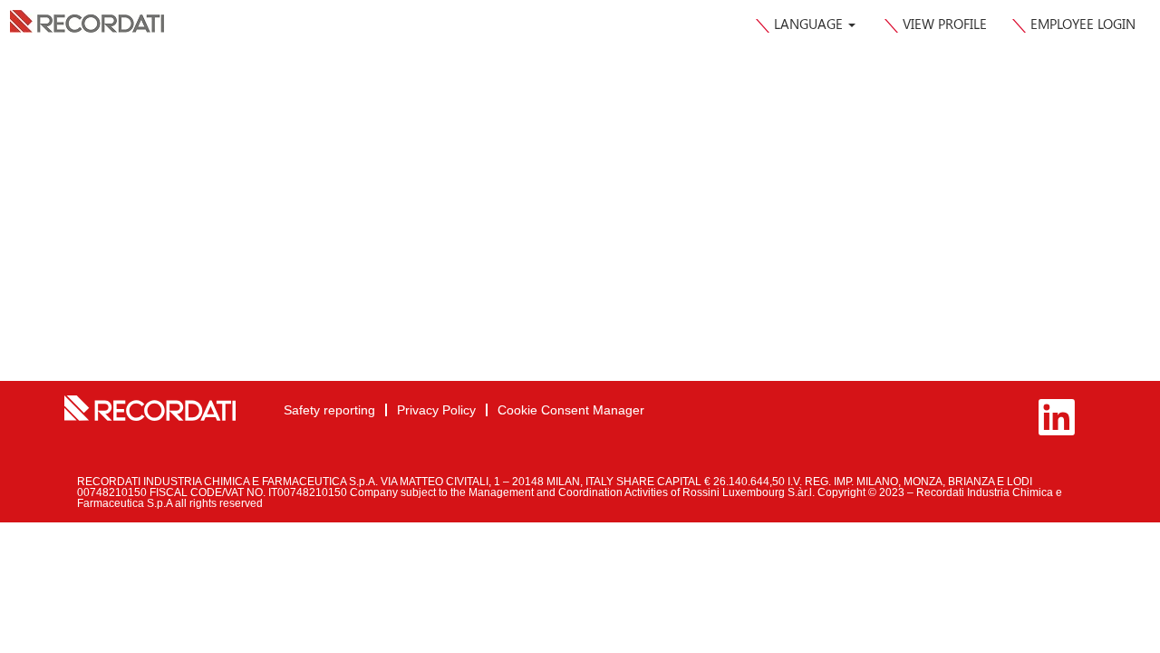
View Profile (945, 24)
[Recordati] (150, 408)
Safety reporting (329, 410)
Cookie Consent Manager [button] (571, 410)
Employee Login (1083, 24)
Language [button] (810, 24)
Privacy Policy (436, 410)
